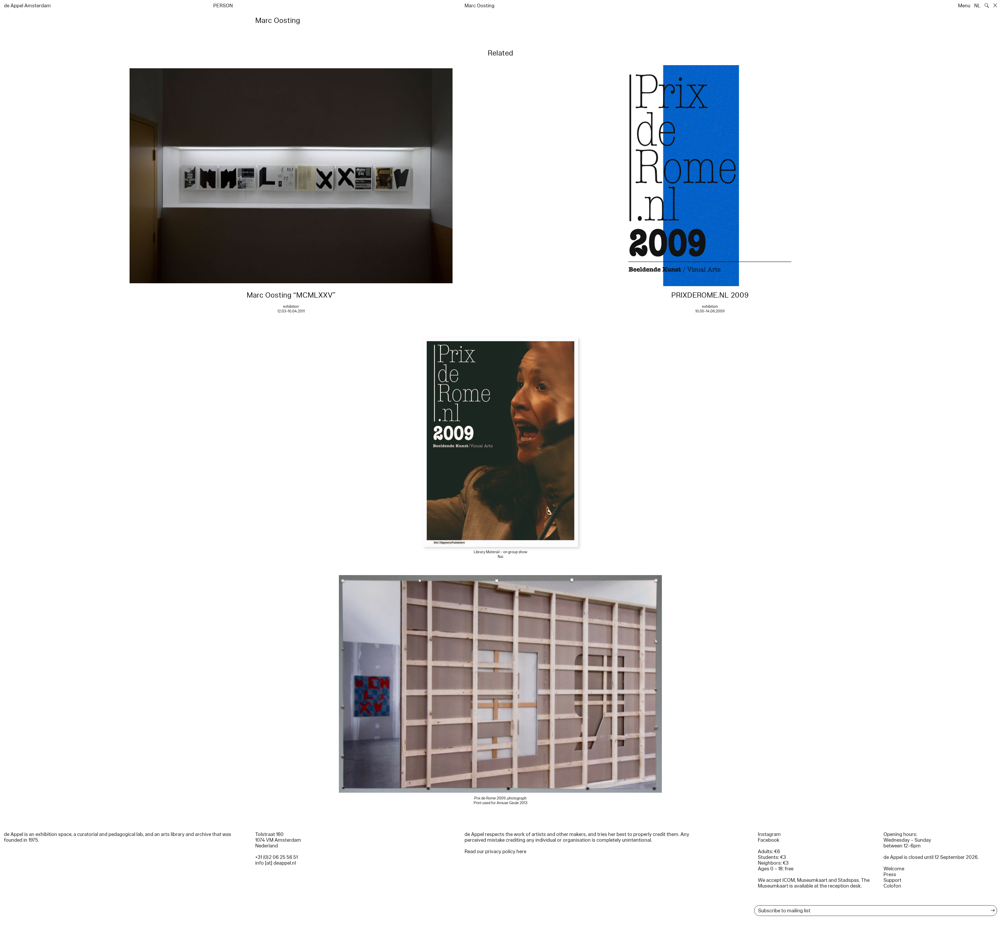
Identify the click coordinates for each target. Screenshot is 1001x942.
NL (977, 5)
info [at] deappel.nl (275, 863)
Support (892, 880)
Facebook (768, 840)
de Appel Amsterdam (27, 5)
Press (889, 874)
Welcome (893, 868)
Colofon (892, 886)
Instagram (769, 834)
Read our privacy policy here (495, 851)
